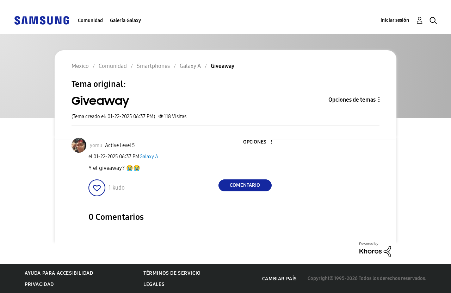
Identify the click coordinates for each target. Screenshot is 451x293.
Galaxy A (149, 157)
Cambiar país (279, 279)
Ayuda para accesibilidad (59, 273)
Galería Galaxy (125, 21)
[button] (259, 142)
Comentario (245, 185)
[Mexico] (41, 20)
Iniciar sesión (395, 20)
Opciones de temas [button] (352, 99)
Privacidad (39, 284)
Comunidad (90, 21)
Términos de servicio (172, 273)
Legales (154, 284)
